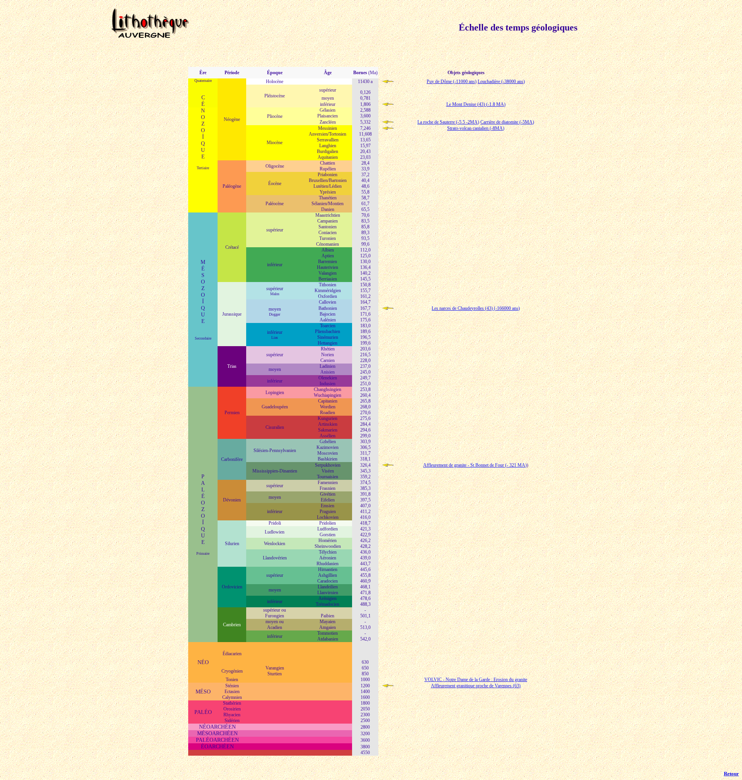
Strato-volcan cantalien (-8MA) (475, 128)
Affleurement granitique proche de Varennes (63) (476, 685)
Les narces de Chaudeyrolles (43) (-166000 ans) (476, 308)
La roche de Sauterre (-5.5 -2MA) (448, 122)
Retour (731, 774)
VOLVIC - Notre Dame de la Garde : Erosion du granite (475, 679)
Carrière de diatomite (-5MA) (507, 122)
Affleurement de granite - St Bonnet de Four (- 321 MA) (475, 465)
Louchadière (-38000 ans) (501, 81)
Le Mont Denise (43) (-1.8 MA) (475, 104)
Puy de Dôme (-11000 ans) (452, 81)
